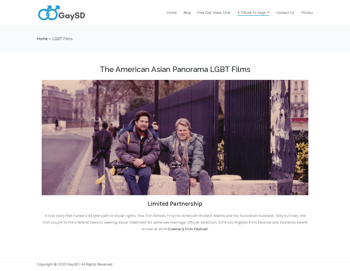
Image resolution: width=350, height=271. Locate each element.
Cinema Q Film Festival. (188, 229)
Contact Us (285, 12)
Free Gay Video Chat (213, 12)
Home (172, 12)
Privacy (307, 12)
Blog (187, 12)
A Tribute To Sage (251, 12)
